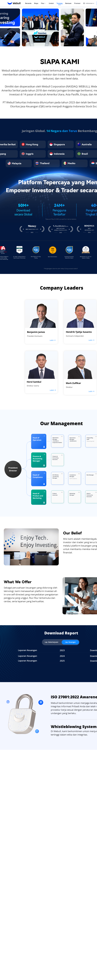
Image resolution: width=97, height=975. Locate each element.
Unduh (51, 3)
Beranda (28, 3)
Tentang (59, 3)
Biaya (36, 3)
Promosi (77, 3)
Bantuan (68, 3)
